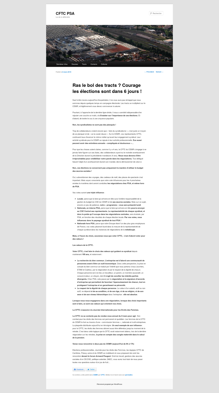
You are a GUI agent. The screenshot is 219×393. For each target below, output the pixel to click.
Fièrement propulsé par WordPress (109, 384)
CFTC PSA (65, 13)
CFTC (103, 375)
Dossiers (75, 64)
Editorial (104, 64)
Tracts (84, 64)
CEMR (95, 375)
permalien (128, 375)
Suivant (159, 72)
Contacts (94, 64)
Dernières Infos (62, 64)
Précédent (149, 72)
